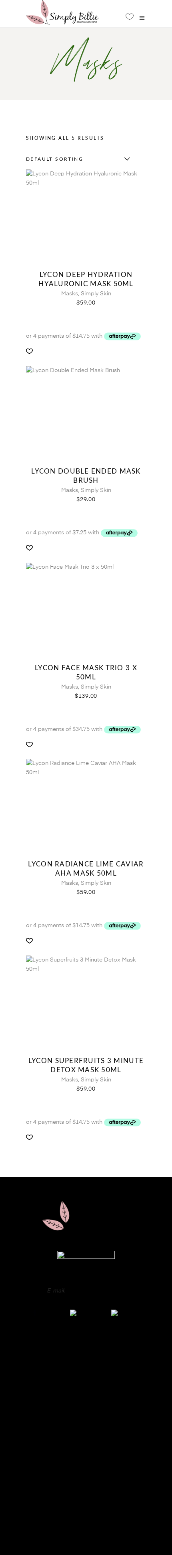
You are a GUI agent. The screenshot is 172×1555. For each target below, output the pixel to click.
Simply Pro (86, 1380)
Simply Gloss (86, 1360)
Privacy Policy (86, 1487)
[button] (29, 351)
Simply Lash (86, 1410)
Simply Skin (96, 294)
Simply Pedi (86, 1370)
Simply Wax (86, 1390)
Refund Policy (85, 1499)
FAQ (86, 1463)
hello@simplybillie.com (95, 1291)
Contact (86, 1475)
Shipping (85, 1511)
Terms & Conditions (86, 1523)
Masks (69, 294)
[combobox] (76, 159)
